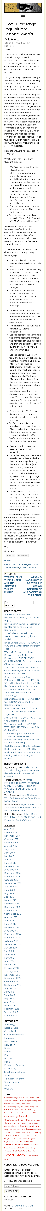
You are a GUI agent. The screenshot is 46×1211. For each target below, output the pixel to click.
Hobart (24, 1136)
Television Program (14, 1079)
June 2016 (9, 890)
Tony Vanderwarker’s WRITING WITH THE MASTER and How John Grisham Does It (22, 727)
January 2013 (11, 1012)
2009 (28, 1104)
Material (37, 1120)
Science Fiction (13, 1139)
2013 (27, 1120)
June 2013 (9, 995)
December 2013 (12, 975)
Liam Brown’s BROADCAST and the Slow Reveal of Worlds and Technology (22, 692)
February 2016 (11, 904)
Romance (12, 1129)
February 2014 (11, 968)
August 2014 (10, 948)
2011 (27, 1109)
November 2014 (12, 937)
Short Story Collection (15, 1072)
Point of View (22, 1151)
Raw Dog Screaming (29, 1101)
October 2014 (11, 941)
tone (31, 1120)
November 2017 (12, 836)
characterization (32, 1156)
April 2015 (9, 920)
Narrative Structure (14, 1145)
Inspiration (8, 1142)
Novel (8, 560)
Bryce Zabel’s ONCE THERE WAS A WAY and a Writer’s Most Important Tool (22, 646)
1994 (21, 1142)
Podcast (8, 1058)
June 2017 (9, 853)
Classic (23, 1133)
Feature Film (11, 1041)
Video (7, 1085)
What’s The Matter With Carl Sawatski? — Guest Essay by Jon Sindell (20, 636)
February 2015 (11, 927)
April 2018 (9, 829)
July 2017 (9, 849)
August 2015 (10, 917)
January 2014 (11, 971)
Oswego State (33, 1107)
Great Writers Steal (22, 1206)
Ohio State (10, 1109)
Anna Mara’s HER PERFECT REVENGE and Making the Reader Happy (21, 617)
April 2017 (9, 859)
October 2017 (11, 839)
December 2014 (12, 934)
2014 (23, 1148)
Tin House (30, 1136)
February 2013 (11, 1009)
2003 (26, 1145)
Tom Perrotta (13, 1101)
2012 (6, 1132)
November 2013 (12, 978)
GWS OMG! (31, 1142)
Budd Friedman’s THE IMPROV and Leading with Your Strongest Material (22, 755)
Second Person (16, 1113)
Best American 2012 (12, 1148)
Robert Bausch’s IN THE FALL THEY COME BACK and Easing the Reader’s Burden (22, 702)
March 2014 (10, 965)
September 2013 (12, 985)
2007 (37, 1123)
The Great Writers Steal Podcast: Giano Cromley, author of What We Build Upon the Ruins (22, 670)
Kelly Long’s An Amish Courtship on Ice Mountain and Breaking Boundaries (22, 627)
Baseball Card (11, 1028)
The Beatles (24, 1107)
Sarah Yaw (16, 1142)
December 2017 (12, 832)
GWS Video (31, 1133)
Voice (22, 1110)
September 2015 (12, 914)
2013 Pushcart (22, 1123)
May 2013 (9, 998)
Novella (8, 1051)
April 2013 (9, 1002)
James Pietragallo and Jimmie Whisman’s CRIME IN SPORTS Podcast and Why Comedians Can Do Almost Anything (21, 786)
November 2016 (12, 876)
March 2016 (10, 900)
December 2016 (12, 873)
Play (6, 1055)
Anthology (9, 1024)
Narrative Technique (11, 1117)
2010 (20, 1101)
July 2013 (9, 992)
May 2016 (9, 893)
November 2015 (12, 910)
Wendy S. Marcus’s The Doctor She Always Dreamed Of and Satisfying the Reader (32, 586)
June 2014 (9, 954)
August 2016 (10, 887)
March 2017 (10, 863)
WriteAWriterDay (10, 1107)
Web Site (9, 1089)
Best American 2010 (29, 1113)
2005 (6, 1101)
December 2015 (12, 907)
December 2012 (12, 1015)
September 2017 (12, 842)
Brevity (12, 1136)
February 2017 (11, 866)
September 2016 (12, 883)
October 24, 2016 (14, 43)
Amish (6, 1159)
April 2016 (9, 897)
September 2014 (12, 944)
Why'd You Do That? (21, 1098)
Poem (7, 1062)
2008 (18, 1133)
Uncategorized (12, 1082)
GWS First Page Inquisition (21, 564)
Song (7, 1075)
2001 (25, 1142)
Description (32, 1151)
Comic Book (10, 1031)
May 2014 (9, 958)
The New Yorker (10, 1123)
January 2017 (11, 870)
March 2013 (10, 1005)
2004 (24, 1104)
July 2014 (9, 951)
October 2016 (11, 880)
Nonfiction (9, 1045)
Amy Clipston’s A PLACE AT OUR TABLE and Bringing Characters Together (20, 711)
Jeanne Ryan (11, 567)
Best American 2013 (11, 1126)
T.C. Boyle (18, 1136)
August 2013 (10, 988)
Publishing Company (15, 1065)
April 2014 (9, 961)
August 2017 (10, 846)
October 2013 (11, 982)
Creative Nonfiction (14, 1035)
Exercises (9, 1038)
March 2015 (10, 924)
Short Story (10, 1068)
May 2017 (9, 856)
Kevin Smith (20, 1129)
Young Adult (28, 567)
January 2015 (11, 931)
